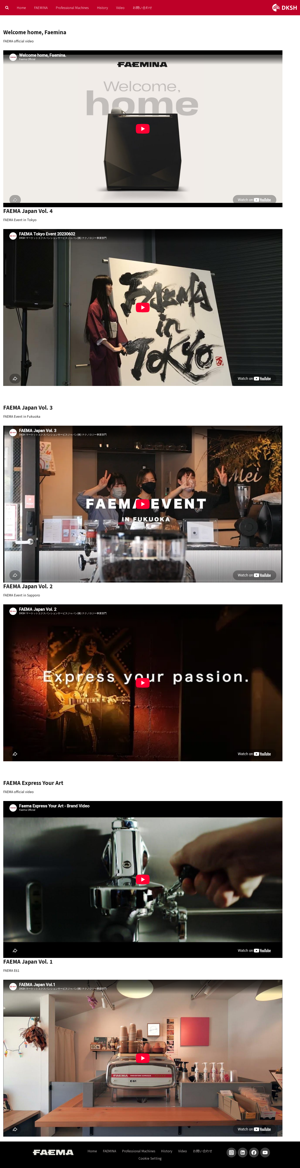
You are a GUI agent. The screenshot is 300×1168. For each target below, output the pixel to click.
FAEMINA (41, 7)
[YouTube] (265, 1152)
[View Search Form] (7, 7)
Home (21, 7)
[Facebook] (254, 1152)
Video (120, 7)
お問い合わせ (142, 7)
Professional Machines (72, 7)
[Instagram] (231, 1152)
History (102, 7)
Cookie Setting (150, 1158)
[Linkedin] (243, 1152)
